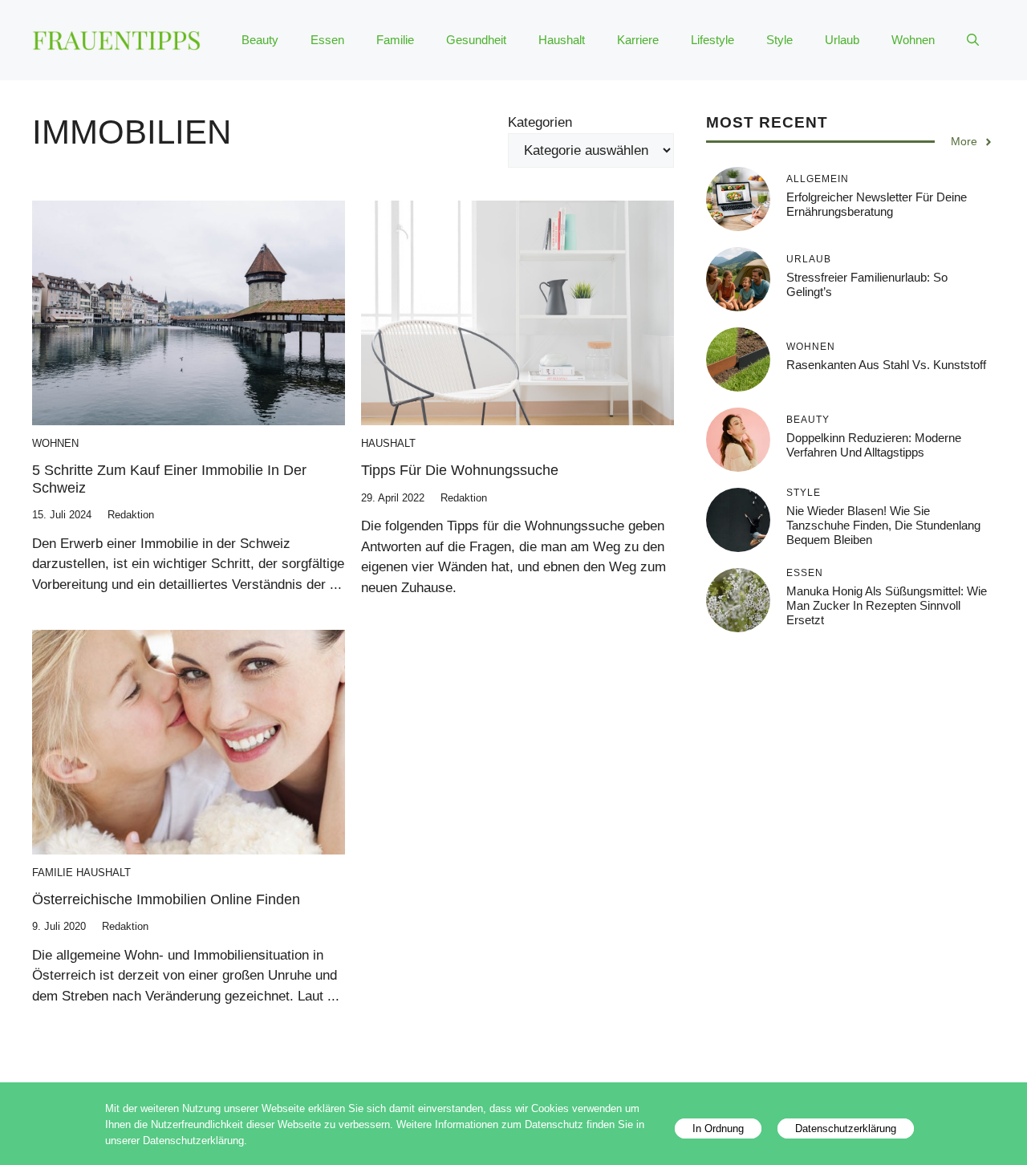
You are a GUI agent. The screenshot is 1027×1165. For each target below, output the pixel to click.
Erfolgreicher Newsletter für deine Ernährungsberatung (876, 204)
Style (779, 40)
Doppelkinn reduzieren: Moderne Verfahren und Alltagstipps (873, 445)
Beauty (260, 40)
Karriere (638, 40)
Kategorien (540, 122)
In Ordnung (718, 1128)
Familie (395, 40)
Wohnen (913, 40)
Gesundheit (476, 40)
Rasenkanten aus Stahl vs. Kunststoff (886, 364)
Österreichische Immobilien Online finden (166, 899)
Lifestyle (712, 40)
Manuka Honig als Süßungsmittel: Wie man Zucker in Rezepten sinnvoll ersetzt (886, 605)
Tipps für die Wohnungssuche (459, 470)
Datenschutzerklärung (845, 1128)
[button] (973, 40)
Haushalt (561, 40)
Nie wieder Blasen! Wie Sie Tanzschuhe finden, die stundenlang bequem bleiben (883, 525)
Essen (327, 40)
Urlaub (842, 40)
